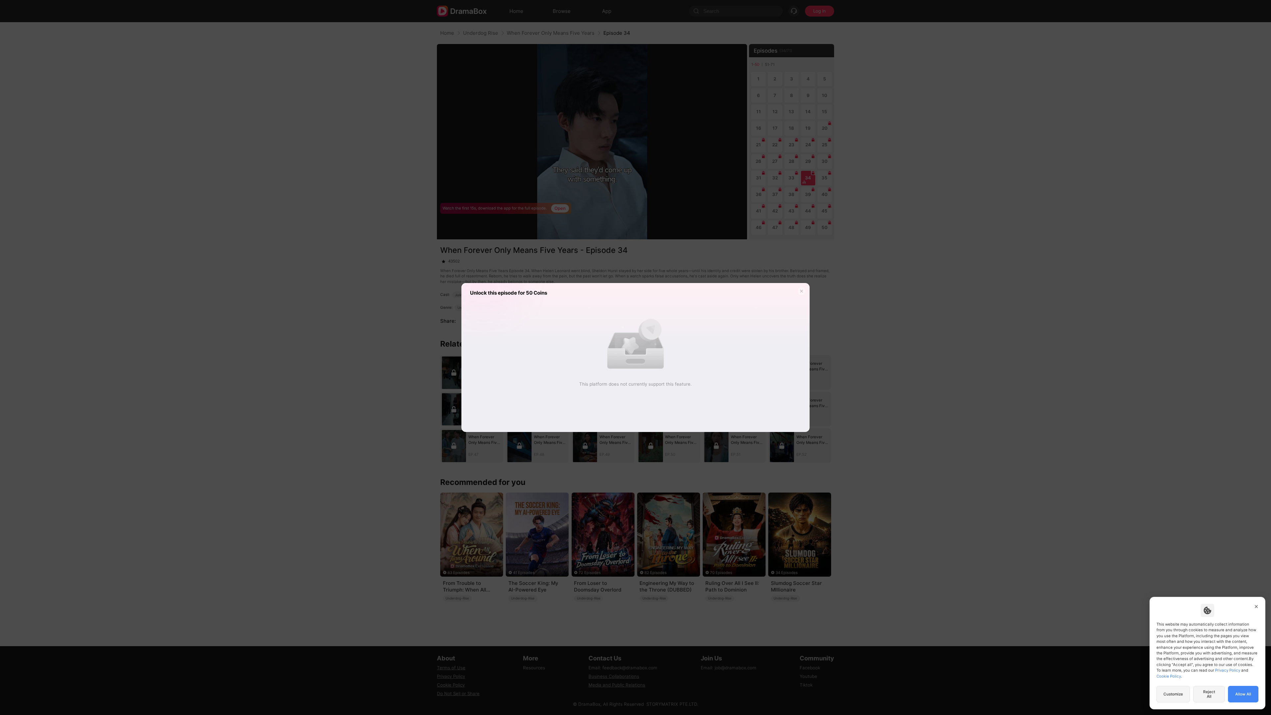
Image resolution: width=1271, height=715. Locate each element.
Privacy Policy (1227, 670)
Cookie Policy (1168, 676)
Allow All (1243, 694)
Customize (1173, 694)
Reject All (1209, 694)
